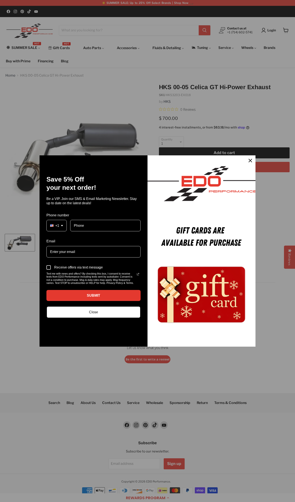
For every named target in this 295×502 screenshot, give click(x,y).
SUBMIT (93, 295)
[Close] (250, 160)
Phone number (57, 215)
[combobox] (56, 225)
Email (50, 241)
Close (93, 312)
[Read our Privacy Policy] (138, 274)
